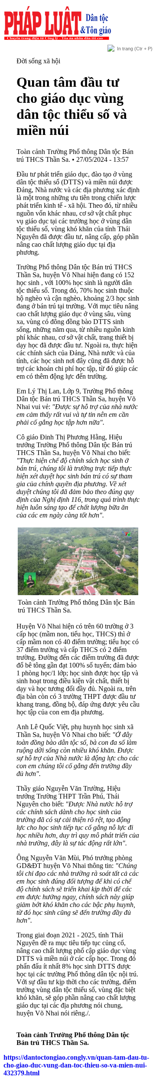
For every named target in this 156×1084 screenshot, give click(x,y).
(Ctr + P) (135, 48)
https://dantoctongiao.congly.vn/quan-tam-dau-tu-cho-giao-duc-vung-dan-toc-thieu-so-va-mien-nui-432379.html (76, 1065)
